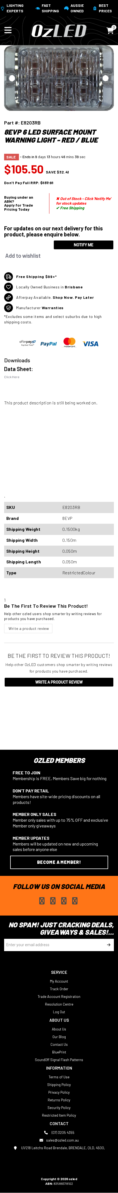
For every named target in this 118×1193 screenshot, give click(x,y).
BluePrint (59, 1052)
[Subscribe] (108, 945)
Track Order (59, 989)
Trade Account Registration (59, 996)
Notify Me (83, 245)
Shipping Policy (59, 1084)
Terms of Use (59, 1077)
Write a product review (28, 628)
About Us (59, 1029)
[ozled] (59, 30)
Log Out (59, 1012)
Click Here (11, 377)
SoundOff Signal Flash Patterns (59, 1060)
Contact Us (59, 1044)
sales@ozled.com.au (62, 1140)
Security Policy (59, 1107)
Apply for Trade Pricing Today (18, 207)
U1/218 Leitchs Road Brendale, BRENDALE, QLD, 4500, (62, 1148)
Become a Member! (59, 862)
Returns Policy (59, 1100)
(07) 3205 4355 (62, 1132)
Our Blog (59, 1037)
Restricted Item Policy (59, 1115)
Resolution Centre (59, 1004)
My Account (59, 981)
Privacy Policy (59, 1092)
